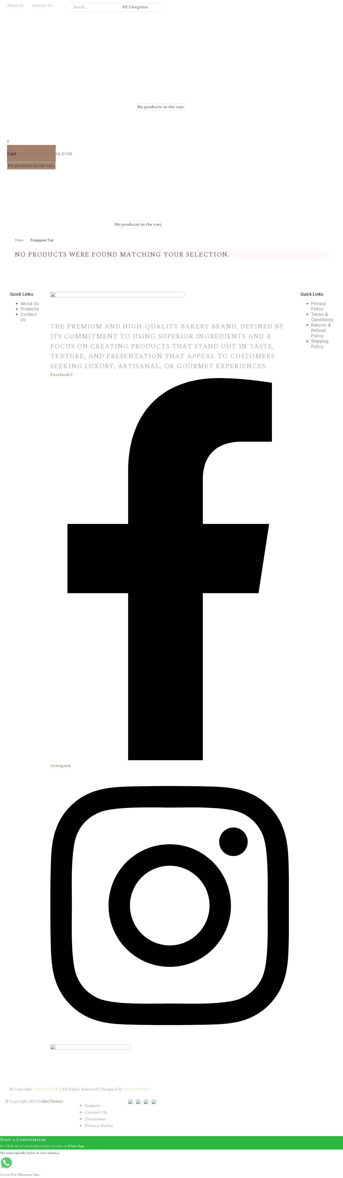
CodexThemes (50, 1101)
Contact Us (42, 5)
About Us (15, 5)
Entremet (16, 174)
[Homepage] (80, 82)
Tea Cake (16, 181)
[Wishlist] (191, 95)
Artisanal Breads (23, 128)
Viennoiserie (20, 188)
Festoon (137, 1089)
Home (19, 240)
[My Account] (131, 95)
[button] (158, 7)
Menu (15, 120)
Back (12, 134)
